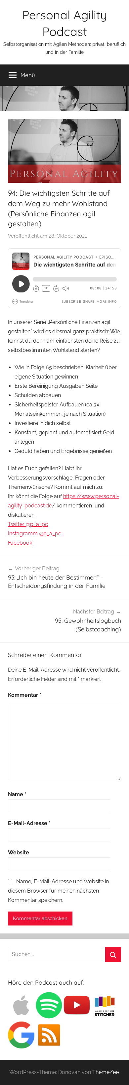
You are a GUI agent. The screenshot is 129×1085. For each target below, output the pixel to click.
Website (18, 852)
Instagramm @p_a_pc (34, 533)
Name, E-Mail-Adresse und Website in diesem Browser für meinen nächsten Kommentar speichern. (58, 890)
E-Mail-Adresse (29, 823)
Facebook (20, 543)
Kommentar (24, 695)
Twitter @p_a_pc (28, 524)
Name (17, 794)
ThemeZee (105, 1072)
